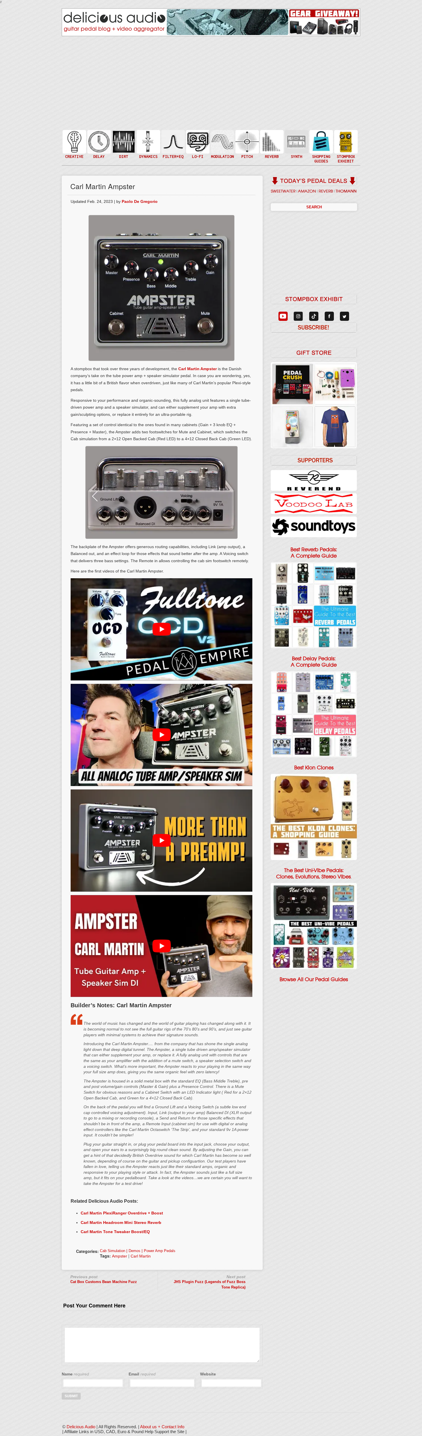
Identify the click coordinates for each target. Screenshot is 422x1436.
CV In (296, 138)
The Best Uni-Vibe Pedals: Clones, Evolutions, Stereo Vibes (313, 873)
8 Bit (197, 150)
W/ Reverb (98, 153)
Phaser (222, 147)
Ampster (119, 1256)
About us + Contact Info (162, 1426)
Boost (148, 141)
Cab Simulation (112, 1251)
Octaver (247, 153)
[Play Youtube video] (161, 629)
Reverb (271, 144)
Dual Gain (123, 156)
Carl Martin (141, 1256)
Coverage (345, 141)
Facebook (345, 153)
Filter (172, 147)
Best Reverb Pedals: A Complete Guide (314, 552)
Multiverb (271, 138)
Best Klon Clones (314, 767)
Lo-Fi (197, 144)
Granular (296, 144)
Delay (98, 141)
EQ (172, 141)
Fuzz (123, 144)
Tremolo (222, 153)
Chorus (222, 135)
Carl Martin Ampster (197, 368)
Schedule (345, 147)
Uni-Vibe (222, 159)
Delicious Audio (81, 1426)
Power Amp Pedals (159, 1251)
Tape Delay (98, 147)
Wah (172, 153)
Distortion (123, 138)
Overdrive (123, 150)
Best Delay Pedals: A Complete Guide (314, 661)
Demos (134, 1251)
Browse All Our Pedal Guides (314, 979)
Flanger (222, 141)
